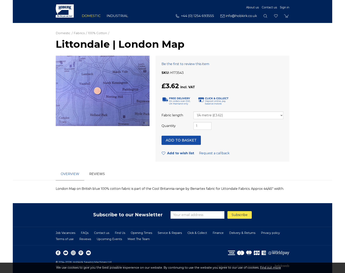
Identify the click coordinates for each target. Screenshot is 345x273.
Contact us (269, 7)
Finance (218, 233)
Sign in (284, 7)
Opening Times (141, 233)
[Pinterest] (81, 253)
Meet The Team (139, 239)
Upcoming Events (109, 239)
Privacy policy (270, 233)
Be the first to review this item (185, 64)
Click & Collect (197, 233)
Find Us (120, 233)
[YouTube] (65, 253)
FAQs (84, 233)
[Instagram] (73, 253)
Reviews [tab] (97, 174)
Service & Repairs (170, 233)
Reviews (85, 239)
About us (252, 7)
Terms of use (65, 239)
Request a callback (214, 153)
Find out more (270, 267)
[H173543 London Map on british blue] (103, 91)
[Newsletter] (88, 253)
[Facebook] (58, 253)
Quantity (169, 126)
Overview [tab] (70, 174)
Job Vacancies (65, 233)
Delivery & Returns (242, 233)
